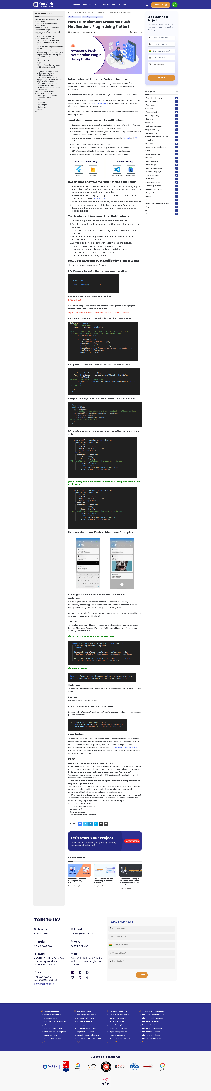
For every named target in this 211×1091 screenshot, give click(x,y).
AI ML (148, 151)
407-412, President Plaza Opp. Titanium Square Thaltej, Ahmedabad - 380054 (49, 961)
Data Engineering (152, 116)
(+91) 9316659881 (43, 946)
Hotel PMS (150, 179)
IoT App (149, 158)
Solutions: (42, 102)
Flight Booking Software (118, 1032)
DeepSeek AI (151, 193)
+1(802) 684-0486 (79, 946)
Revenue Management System (157, 203)
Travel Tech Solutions (118, 1011)
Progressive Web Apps (85, 1032)
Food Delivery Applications (156, 147)
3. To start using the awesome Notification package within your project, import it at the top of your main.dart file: (50, 54)
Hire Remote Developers (151, 1038)
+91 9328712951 (42, 977)
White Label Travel (117, 1021)
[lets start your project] (105, 841)
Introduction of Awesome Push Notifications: (47, 20)
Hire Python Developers (151, 1035)
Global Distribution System (120, 1038)
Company (122, 4)
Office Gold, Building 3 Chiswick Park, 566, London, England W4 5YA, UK (86, 961)
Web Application (97, 17)
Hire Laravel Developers (151, 1032)
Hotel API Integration (154, 168)
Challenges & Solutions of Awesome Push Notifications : (48, 97)
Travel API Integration (118, 1035)
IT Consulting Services (52, 1038)
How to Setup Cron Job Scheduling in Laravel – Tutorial (103, 881)
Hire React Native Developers (153, 1018)
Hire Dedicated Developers (153, 1011)
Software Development (53, 1015)
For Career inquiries (44, 984)
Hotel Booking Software (118, 1028)
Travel (96, 4)
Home (72, 12)
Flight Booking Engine (154, 154)
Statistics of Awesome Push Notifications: (46, 25)
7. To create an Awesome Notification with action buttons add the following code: (49, 79)
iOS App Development (85, 1018)
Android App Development (87, 1015)
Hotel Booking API (152, 161)
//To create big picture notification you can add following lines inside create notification (49, 86)
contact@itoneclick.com (82, 933)
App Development (84, 1011)
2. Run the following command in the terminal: (50, 48)
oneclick (149, 196)
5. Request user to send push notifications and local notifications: (48, 67)
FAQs (37, 112)
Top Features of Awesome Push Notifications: (47, 33)
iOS (135, 138)
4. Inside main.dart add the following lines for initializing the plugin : (49, 61)
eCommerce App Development (89, 1038)
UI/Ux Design (151, 165)
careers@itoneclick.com (46, 980)
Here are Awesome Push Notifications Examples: (44, 92)
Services (76, 4)
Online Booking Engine (154, 172)
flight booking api (152, 207)
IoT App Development (85, 1021)
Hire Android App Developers (153, 1015)
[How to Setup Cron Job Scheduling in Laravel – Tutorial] (105, 870)
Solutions (87, 4)
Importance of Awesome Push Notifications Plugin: (47, 29)
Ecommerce (150, 119)
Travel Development (154, 98)
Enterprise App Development (88, 1035)
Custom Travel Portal (118, 1018)
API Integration (151, 133)
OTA (147, 210)
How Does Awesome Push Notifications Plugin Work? (45, 37)
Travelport (150, 214)
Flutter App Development (86, 1028)
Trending (149, 140)
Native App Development (86, 1025)
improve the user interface (125, 747)
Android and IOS (101, 198)
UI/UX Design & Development (55, 1021)
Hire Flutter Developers (151, 1021)
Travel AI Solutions (153, 175)
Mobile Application (80, 12)
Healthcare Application (154, 189)
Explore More (49, 1042)
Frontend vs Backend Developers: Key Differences (77, 881)
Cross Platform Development (55, 1032)
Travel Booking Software (119, 1025)
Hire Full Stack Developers (152, 1028)
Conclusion (39, 109)
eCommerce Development (54, 1025)
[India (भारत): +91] (150, 51)
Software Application (154, 126)
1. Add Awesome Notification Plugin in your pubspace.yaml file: (48, 42)
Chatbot (149, 144)
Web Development (153, 182)
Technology (86, 17)
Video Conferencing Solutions (157, 137)
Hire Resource (109, 4)
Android (126, 138)
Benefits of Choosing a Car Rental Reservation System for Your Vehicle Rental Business (129, 882)
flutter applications (98, 103)
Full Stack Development (53, 1028)
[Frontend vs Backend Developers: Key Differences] (79, 870)
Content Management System (157, 200)
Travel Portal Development (120, 1015)
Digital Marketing (152, 130)
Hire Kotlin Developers (150, 1025)
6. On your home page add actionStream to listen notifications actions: (47, 73)
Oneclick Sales (41, 933)
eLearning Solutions (153, 186)
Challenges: (42, 100)
